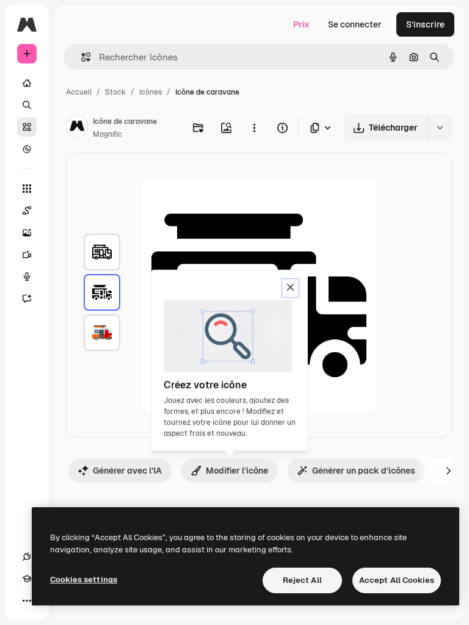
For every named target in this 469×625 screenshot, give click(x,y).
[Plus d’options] (254, 127)
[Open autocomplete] (81, 57)
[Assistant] (27, 298)
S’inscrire (425, 24)
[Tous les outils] (27, 188)
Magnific (107, 134)
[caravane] (102, 252)
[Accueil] (27, 83)
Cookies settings (83, 579)
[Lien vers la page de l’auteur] (77, 128)
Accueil (79, 92)
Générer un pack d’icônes (363, 470)
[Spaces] (27, 210)
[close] (290, 288)
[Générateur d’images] (27, 232)
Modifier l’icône (237, 470)
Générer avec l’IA (127, 470)
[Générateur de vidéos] (27, 254)
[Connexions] (27, 556)
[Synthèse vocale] (27, 276)
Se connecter (355, 24)
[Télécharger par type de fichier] (321, 127)
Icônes (150, 92)
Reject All (302, 580)
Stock (115, 92)
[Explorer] (27, 149)
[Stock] (27, 127)
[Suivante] (448, 470)
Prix (301, 24)
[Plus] (27, 600)
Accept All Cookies (396, 580)
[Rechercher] (27, 105)
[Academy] (27, 578)
